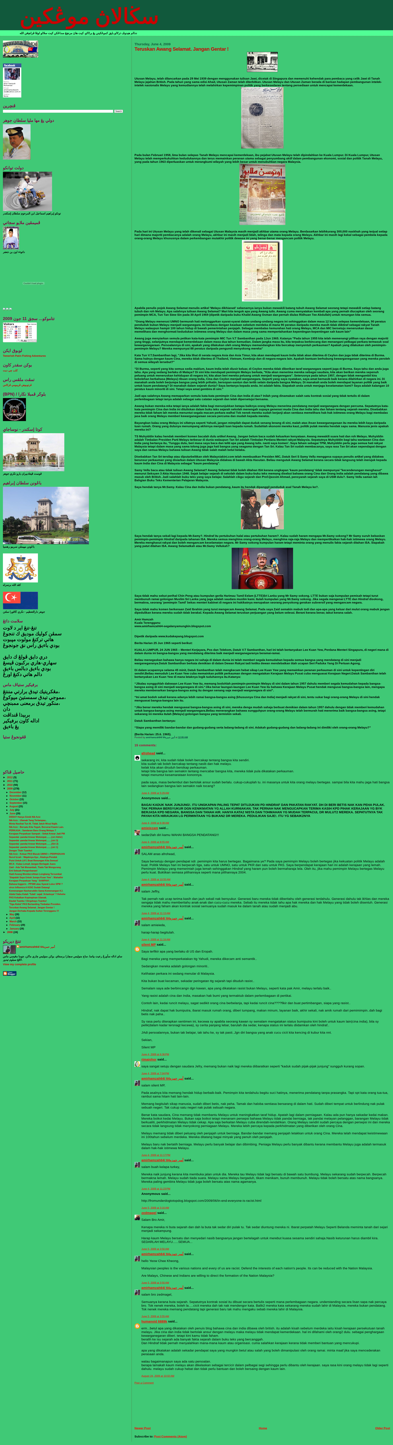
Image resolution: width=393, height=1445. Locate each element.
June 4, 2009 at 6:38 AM (155, 823)
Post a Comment (144, 1382)
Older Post (382, 1428)
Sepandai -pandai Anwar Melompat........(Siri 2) (33, 843)
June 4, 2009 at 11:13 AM (155, 913)
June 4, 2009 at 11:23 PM (155, 1188)
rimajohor (148, 1059)
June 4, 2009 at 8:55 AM (155, 842)
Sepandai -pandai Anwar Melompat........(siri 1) (33, 847)
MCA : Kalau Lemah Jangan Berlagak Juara (32, 864)
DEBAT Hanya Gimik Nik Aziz (25, 817)
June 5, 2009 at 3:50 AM (155, 1249)
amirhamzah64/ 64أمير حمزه (162, 847)
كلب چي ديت (10, 370)
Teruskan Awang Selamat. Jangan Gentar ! (31, 907)
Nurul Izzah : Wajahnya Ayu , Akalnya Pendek (33, 857)
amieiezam (149, 828)
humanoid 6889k (154, 1321)
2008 (10, 932)
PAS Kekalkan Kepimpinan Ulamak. (28, 897)
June (13, 813)
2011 (10, 781)
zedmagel (148, 1213)
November (16, 795)
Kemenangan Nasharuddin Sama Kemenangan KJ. (36, 890)
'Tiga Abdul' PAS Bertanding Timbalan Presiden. (35, 904)
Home (263, 1428)
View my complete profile (19, 964)
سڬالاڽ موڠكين (89, 16)
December (16, 792)
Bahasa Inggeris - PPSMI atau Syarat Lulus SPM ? (36, 884)
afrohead (148, 753)
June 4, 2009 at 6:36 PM (155, 1054)
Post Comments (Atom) (170, 1436)
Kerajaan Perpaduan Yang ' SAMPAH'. (29, 880)
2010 (10, 784)
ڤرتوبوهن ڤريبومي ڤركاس (17, 385)
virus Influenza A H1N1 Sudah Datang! (29, 887)
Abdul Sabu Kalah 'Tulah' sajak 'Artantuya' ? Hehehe (37, 894)
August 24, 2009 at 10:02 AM (157, 1376)
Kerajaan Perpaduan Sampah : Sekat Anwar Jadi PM (37, 833)
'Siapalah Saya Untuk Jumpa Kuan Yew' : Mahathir (36, 877)
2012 (10, 777)
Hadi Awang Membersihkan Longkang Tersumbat (35, 874)
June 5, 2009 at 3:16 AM (155, 1207)
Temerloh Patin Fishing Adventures (24, 355)
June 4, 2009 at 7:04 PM (155, 1073)
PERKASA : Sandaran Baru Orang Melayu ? (32, 830)
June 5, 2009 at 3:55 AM (155, 1316)
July (12, 809)
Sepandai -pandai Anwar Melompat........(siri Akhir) (35, 837)
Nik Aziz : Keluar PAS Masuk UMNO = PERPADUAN (37, 854)
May (12, 914)
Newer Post (142, 1428)
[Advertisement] (157, 1403)
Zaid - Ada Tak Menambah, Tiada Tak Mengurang (35, 867)
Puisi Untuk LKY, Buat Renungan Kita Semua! (33, 860)
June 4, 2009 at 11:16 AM (155, 939)
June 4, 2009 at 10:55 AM (155, 879)
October (14, 799)
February (15, 925)
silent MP (148, 944)
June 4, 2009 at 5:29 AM (155, 793)
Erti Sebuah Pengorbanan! (23, 870)
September (16, 802)
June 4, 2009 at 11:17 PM (155, 1155)
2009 (10, 788)
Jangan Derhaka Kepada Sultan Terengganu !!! (34, 911)
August (14, 806)
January (15, 928)
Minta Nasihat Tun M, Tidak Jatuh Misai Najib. (33, 823)
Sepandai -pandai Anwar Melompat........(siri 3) (33, 840)
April (12, 917)
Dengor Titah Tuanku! (20, 850)
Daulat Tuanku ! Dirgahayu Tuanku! (28, 901)
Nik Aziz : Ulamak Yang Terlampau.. (28, 820)
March (13, 921)
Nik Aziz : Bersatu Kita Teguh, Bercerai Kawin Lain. (36, 827)
